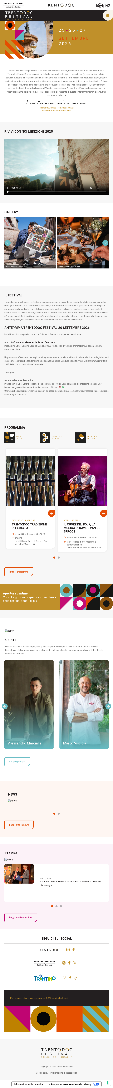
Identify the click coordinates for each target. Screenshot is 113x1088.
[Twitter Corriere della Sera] (75, 963)
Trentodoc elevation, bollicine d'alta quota (34, 342)
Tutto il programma (18, 571)
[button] (54, 558)
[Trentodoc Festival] (18, 15)
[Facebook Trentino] (70, 977)
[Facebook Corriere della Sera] (69, 963)
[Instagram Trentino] (64, 977)
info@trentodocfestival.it (56, 998)
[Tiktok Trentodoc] (75, 978)
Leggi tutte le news (19, 825)
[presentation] (8, 243)
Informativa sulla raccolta (28, 1084)
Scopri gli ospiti (17, 761)
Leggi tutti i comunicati (20, 917)
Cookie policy (42, 1073)
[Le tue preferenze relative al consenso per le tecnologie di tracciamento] (108, 1083)
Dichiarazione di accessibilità (63, 1073)
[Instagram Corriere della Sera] (63, 963)
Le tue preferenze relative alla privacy (69, 1084)
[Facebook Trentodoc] (73, 949)
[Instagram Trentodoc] (68, 949)
